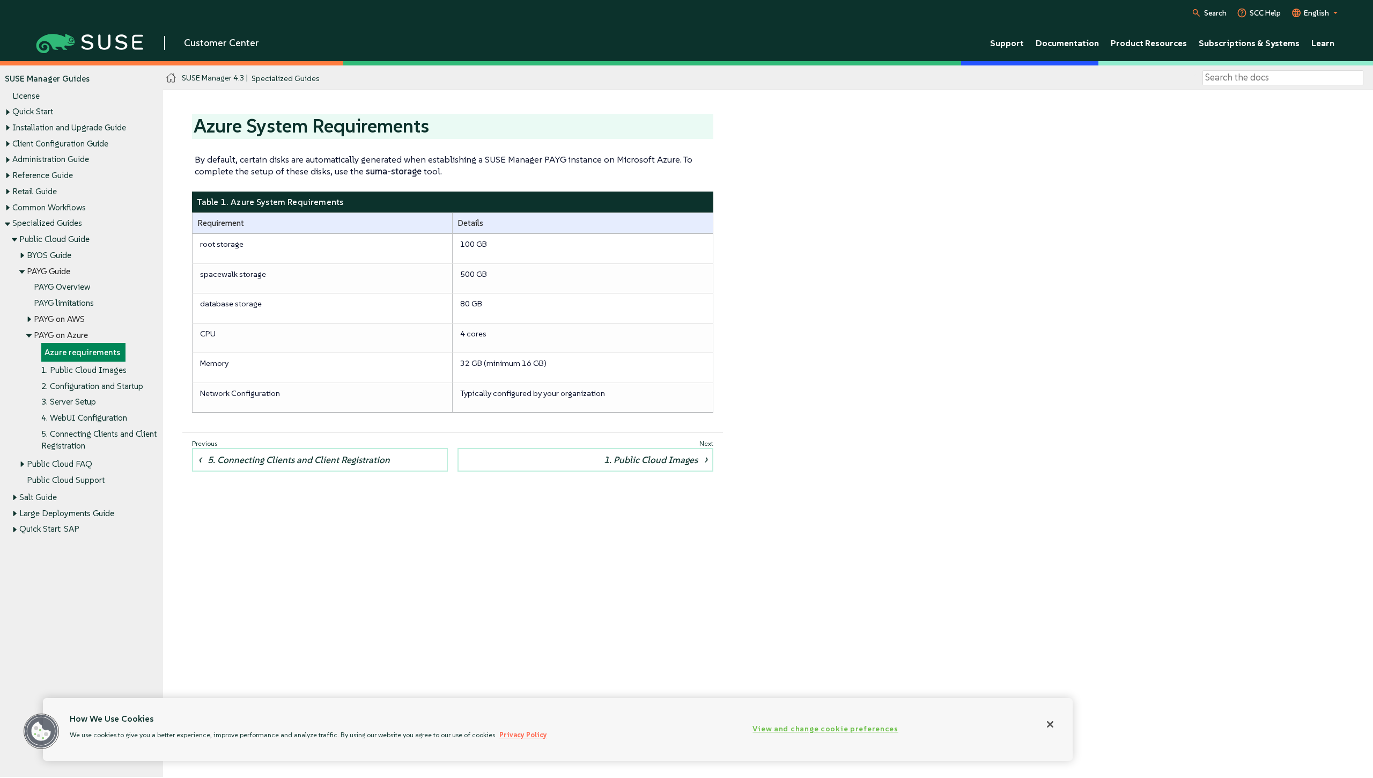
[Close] (1050, 724)
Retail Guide (34, 191)
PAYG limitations (64, 303)
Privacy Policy (523, 734)
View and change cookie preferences (825, 728)
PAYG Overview (62, 287)
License (26, 96)
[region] (558, 729)
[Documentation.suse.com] (171, 78)
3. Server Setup (68, 402)
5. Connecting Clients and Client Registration (299, 460)
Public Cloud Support (66, 480)
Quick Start (32, 111)
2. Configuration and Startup (92, 386)
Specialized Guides (47, 223)
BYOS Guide (49, 255)
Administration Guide (50, 159)
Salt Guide (38, 497)
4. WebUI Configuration (84, 418)
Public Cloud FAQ (59, 464)
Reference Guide (42, 175)
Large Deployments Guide (66, 513)
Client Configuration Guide (60, 143)
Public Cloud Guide (54, 239)
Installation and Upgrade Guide (69, 127)
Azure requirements (82, 352)
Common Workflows (49, 207)
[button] (41, 731)
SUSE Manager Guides (47, 79)
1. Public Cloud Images (84, 370)
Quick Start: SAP (49, 529)
